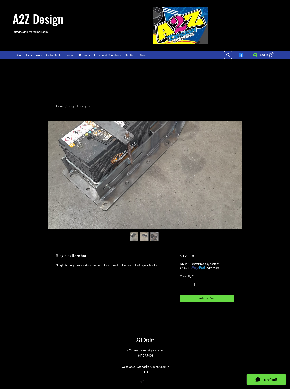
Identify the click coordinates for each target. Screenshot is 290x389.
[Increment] (194, 284)
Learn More (212, 268)
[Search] (228, 55)
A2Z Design (38, 18)
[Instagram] (148, 381)
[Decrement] (183, 284)
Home (60, 106)
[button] (271, 55)
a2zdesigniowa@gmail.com (31, 31)
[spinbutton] (189, 284)
